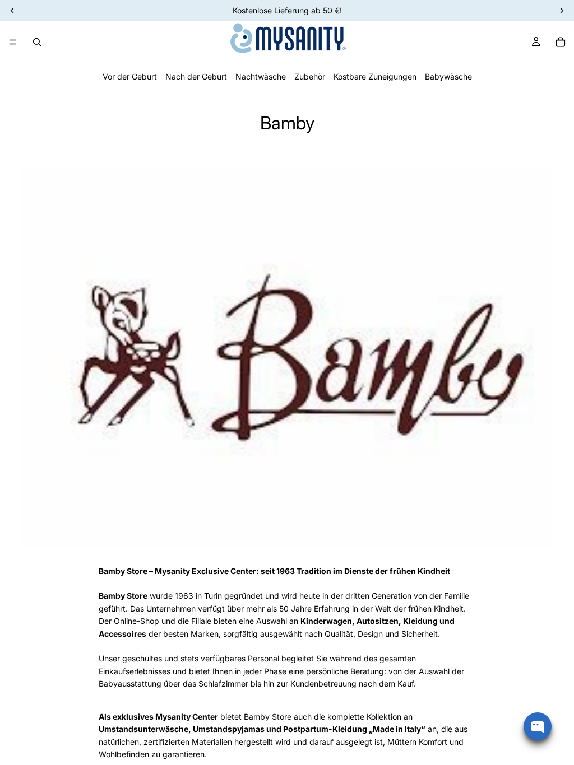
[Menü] (13, 42)
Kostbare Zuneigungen (375, 76)
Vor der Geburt (130, 76)
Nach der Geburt (196, 76)
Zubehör (309, 76)
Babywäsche (448, 76)
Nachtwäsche (260, 76)
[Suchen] (37, 42)
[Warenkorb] (560, 42)
